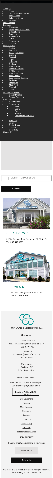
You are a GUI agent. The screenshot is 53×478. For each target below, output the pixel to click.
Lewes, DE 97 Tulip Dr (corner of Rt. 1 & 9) (26, 353)
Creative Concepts (25, 470)
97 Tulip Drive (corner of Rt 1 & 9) (26, 292)
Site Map (26, 427)
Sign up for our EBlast (24, 177)
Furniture (7, 25)
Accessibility (26, 423)
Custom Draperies (16, 97)
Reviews (26, 415)
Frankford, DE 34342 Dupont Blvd (26, 369)
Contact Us (7, 132)
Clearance (7, 99)
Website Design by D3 (20, 472)
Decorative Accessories (24, 115)
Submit (16, 188)
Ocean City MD (35, 472)
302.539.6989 (17, 242)
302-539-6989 (27, 346)
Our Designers (9, 23)
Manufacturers (9, 46)
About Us (7, 9)
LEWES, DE (18, 287)
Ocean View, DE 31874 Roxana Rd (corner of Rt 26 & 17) (26, 342)
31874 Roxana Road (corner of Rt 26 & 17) (26, 239)
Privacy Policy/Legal (26, 431)
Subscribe (26, 460)
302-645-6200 (27, 357)
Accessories (14, 104)
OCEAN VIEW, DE (18, 233)
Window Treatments (11, 92)
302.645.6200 (21, 295)
